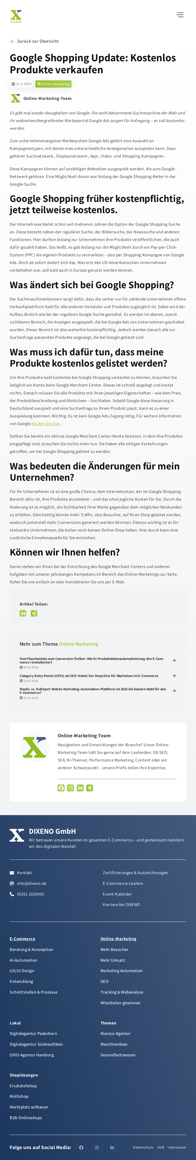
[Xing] (34, 613)
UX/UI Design (22, 970)
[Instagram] (96, 1147)
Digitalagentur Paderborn (33, 1033)
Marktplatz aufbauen (29, 1107)
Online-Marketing (56, 84)
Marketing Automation (122, 970)
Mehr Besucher (115, 949)
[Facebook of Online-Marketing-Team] (61, 787)
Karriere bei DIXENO (121, 904)
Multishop (19, 1096)
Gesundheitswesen (118, 1055)
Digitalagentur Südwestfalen (36, 1044)
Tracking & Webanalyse (122, 992)
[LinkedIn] (23, 613)
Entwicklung (21, 981)
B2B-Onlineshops (26, 1117)
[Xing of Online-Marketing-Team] (89, 787)
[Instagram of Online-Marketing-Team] (70, 787)
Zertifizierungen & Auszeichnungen (135, 872)
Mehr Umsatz (113, 960)
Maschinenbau (114, 1044)
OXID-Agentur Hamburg (32, 1055)
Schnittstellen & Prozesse (34, 992)
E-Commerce (22, 938)
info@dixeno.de (31, 883)
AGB (160, 1147)
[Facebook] (81, 1147)
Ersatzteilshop (23, 1086)
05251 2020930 (30, 894)
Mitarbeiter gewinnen (121, 1003)
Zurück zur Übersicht (38, 41)
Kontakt (24, 872)
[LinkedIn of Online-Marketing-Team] (80, 787)
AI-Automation (23, 960)
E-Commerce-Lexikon (123, 883)
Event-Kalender (117, 894)
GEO (105, 981)
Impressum (177, 1147)
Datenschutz (143, 1147)
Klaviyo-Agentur (116, 1033)
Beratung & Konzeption (31, 949)
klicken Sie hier (46, 423)
